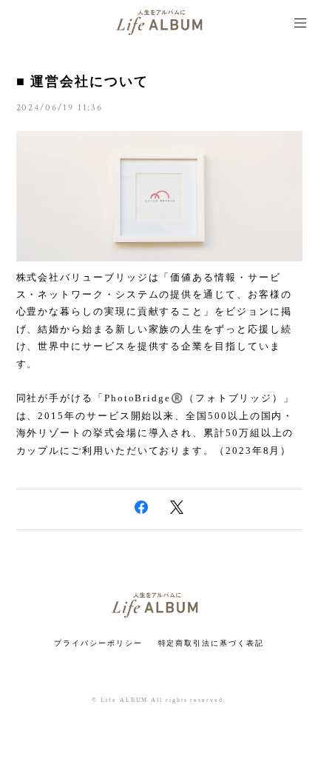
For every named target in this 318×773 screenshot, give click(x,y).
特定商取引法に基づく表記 (211, 643)
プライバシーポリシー (98, 643)
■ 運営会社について (82, 81)
